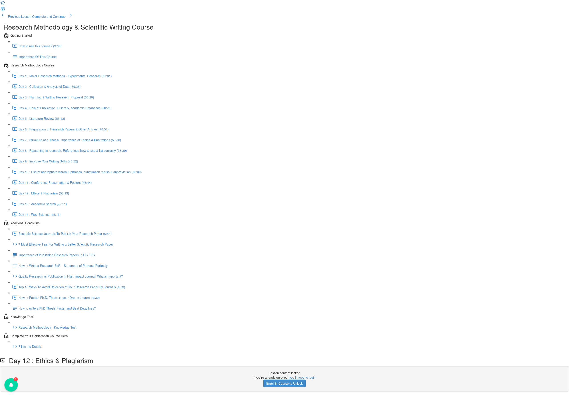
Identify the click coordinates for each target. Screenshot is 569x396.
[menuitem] (2, 10)
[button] (2, 4)
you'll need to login (302, 377)
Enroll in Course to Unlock (284, 383)
